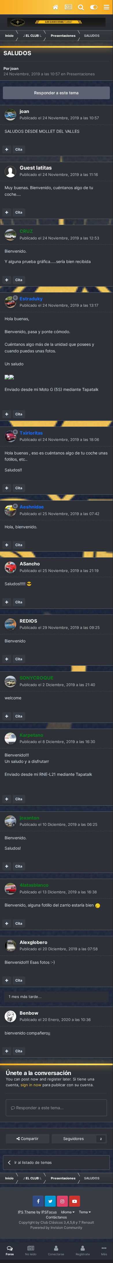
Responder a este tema (56, 92)
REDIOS (28, 621)
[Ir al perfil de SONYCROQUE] (10, 681)
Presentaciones (81, 74)
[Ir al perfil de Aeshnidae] (10, 510)
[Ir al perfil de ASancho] (10, 567)
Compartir (29, 1138)
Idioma (67, 1212)
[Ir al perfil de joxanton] (10, 821)
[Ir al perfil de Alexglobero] (10, 945)
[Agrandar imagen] (7, 376)
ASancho (30, 564)
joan (14, 68)
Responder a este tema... (39, 1107)
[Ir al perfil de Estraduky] (10, 302)
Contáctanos (56, 1217)
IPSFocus (49, 1212)
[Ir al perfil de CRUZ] (10, 235)
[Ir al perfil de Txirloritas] (10, 436)
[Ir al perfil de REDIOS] (10, 624)
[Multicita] (6, 149)
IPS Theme (27, 1212)
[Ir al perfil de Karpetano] (10, 738)
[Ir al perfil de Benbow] (10, 1016)
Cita (18, 149)
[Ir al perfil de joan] (10, 114)
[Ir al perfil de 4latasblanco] (10, 889)
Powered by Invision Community (56, 1227)
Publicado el (59, 118)
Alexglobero (33, 942)
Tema (84, 1212)
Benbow (29, 1013)
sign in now (31, 1084)
